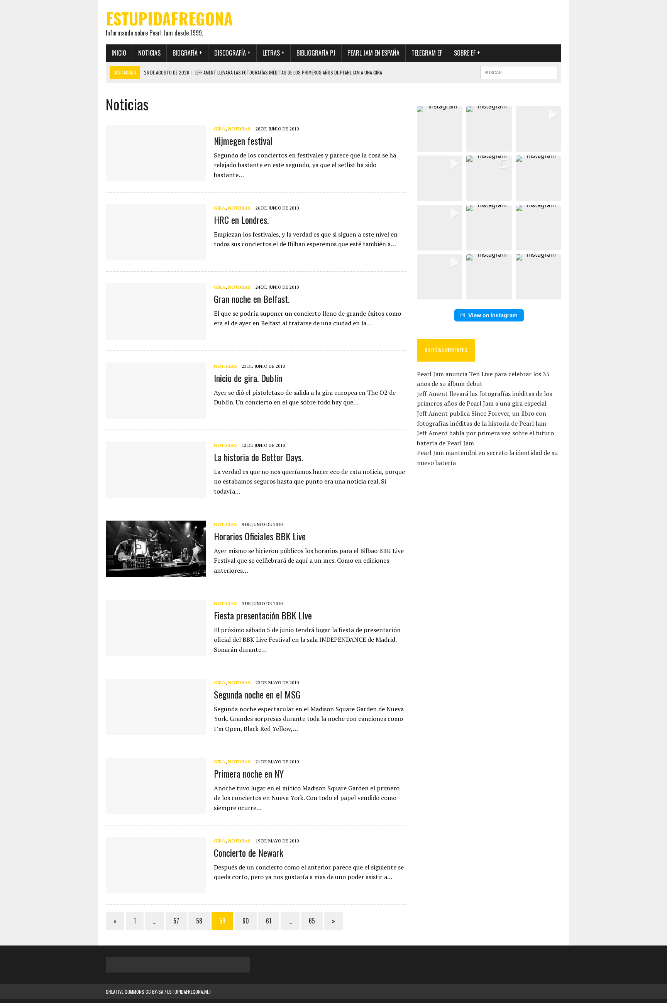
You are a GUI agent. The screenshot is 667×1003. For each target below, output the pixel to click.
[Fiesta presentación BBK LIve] (156, 651)
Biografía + (187, 53)
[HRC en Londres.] (156, 255)
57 (176, 920)
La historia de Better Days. (258, 457)
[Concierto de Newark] (156, 888)
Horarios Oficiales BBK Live (260, 536)
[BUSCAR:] (518, 71)
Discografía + (232, 53)
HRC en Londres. (241, 220)
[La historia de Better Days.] (156, 493)
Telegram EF (426, 53)
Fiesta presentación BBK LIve (263, 615)
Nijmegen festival (243, 140)
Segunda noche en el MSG (257, 694)
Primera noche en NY (249, 773)
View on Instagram (493, 315)
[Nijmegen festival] (156, 176)
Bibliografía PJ (315, 53)
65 (312, 920)
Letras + (273, 53)
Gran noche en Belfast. (251, 299)
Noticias (149, 53)
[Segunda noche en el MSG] (156, 730)
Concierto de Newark (248, 852)
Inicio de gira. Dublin (248, 378)
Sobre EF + (467, 53)
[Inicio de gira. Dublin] (156, 413)
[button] (439, 129)
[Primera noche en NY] (156, 809)
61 (268, 920)
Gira (219, 129)
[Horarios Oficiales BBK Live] (156, 572)
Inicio (119, 53)
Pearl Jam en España (373, 53)
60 (245, 920)
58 (199, 920)
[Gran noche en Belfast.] (156, 334)
